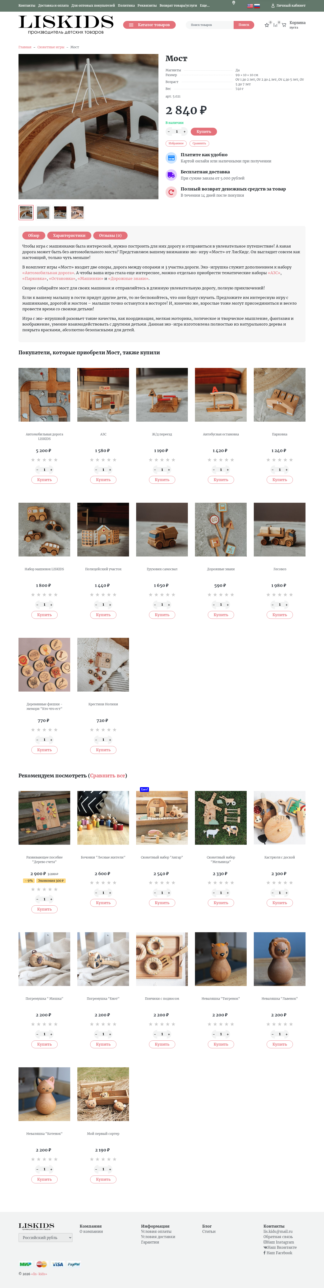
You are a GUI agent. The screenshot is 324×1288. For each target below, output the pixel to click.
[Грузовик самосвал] (162, 529)
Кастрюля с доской (279, 857)
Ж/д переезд (162, 434)
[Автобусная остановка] (221, 394)
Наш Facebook (279, 1253)
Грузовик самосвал (162, 569)
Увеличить (88, 126)
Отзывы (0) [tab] (110, 235)
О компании (91, 1231)
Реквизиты (147, 6)
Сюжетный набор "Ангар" (162, 857)
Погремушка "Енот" (103, 999)
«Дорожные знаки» (128, 278)
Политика (126, 6)
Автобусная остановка (221, 434)
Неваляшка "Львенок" (280, 999)
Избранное (176, 143)
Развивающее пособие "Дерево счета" (44, 859)
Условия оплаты (156, 1231)
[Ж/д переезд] (162, 394)
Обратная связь (278, 1236)
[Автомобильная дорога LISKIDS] (44, 394)
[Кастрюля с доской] (279, 817)
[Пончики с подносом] (162, 959)
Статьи (209, 1231)
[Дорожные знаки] (221, 529)
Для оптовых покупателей (93, 6)
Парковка (279, 434)
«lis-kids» (39, 1274)
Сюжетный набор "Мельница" (221, 859)
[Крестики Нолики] (103, 664)
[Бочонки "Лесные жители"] (103, 817)
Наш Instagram (280, 1242)
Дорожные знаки (221, 569)
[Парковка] (279, 394)
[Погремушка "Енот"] (103, 959)
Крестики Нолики (103, 704)
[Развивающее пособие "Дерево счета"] (44, 817)
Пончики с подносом (162, 999)
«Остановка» (62, 278)
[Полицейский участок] (103, 529)
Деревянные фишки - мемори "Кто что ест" (44, 706)
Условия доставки (158, 1236)
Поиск (244, 25)
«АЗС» (274, 272)
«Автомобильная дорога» (48, 272)
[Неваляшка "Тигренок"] (221, 959)
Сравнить (199, 143)
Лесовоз (279, 569)
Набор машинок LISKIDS (44, 569)
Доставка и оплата (53, 6)
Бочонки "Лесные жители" (103, 857)
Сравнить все (107, 776)
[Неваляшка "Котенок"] (44, 1094)
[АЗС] (103, 394)
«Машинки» (90, 278)
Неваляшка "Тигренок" (221, 999)
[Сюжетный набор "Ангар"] (162, 817)
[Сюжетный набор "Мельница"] (221, 817)
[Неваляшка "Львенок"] (279, 959)
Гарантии (150, 1242)
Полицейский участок (103, 569)
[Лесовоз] (279, 529)
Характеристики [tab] (69, 235)
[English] (250, 5)
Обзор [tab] (33, 235)
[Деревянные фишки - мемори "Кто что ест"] (44, 664)
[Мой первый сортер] (103, 1094)
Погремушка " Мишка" (44, 999)
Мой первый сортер (103, 1134)
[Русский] (257, 5)
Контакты (27, 6)
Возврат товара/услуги (178, 6)
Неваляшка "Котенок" (44, 1134)
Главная (25, 47)
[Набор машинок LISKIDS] (44, 529)
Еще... (205, 6)
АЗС (103, 434)
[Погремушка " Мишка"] (44, 959)
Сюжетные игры (50, 47)
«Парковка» (34, 278)
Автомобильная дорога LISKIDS (44, 436)
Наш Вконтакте (282, 1247)
